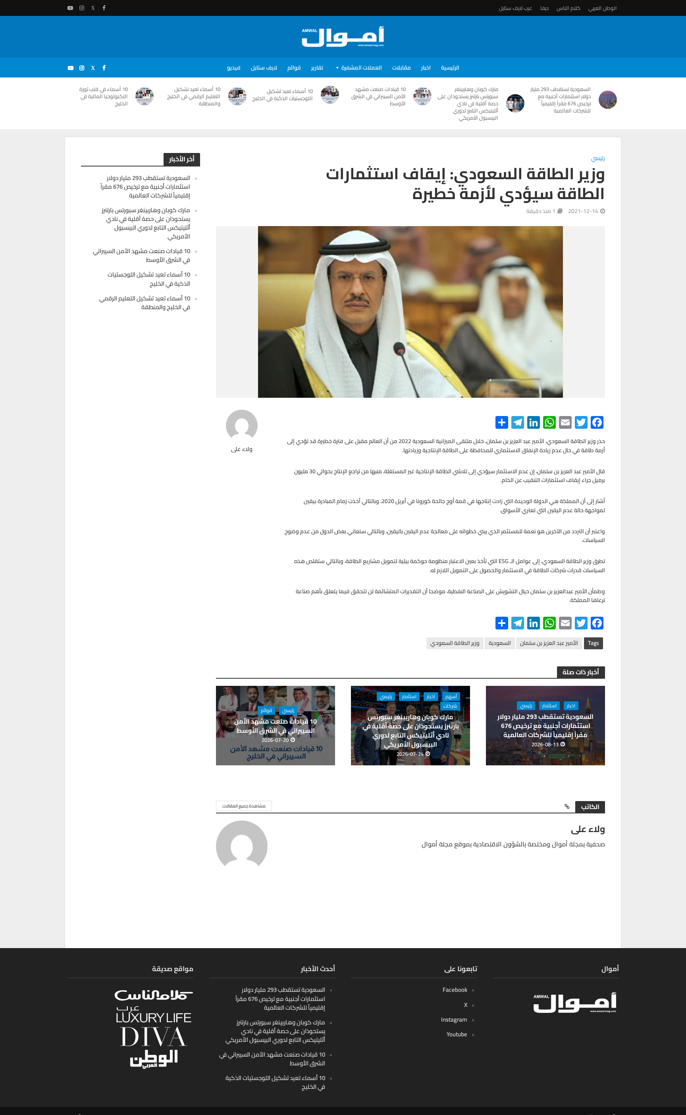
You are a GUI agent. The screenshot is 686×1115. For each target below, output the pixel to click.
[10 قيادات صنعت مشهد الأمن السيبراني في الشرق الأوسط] (423, 96)
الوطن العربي (602, 8)
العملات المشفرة (361, 67)
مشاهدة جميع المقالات (244, 806)
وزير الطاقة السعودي (455, 643)
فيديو (234, 67)
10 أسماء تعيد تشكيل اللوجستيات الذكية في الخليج (282, 94)
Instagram (454, 1019)
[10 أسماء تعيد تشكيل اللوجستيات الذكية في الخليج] (330, 94)
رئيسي (598, 158)
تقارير (317, 67)
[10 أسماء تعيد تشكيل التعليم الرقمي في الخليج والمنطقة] (237, 96)
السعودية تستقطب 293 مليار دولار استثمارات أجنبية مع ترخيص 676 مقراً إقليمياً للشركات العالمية (560, 99)
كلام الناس (568, 8)
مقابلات (401, 67)
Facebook (455, 989)
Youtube (457, 1034)
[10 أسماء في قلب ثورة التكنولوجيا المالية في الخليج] (145, 96)
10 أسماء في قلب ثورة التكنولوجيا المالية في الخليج (103, 96)
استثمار (549, 705)
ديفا (544, 8)
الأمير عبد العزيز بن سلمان (549, 643)
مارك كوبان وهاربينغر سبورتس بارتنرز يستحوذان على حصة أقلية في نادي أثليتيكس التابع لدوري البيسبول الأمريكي (467, 103)
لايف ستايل (264, 67)
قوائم (294, 67)
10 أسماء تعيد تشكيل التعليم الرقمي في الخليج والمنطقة (193, 96)
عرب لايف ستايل (515, 8)
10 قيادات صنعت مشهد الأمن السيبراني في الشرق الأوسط (378, 96)
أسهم (451, 696)
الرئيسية (450, 67)
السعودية (500, 643)
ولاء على (241, 449)
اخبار (426, 67)
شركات (450, 706)
